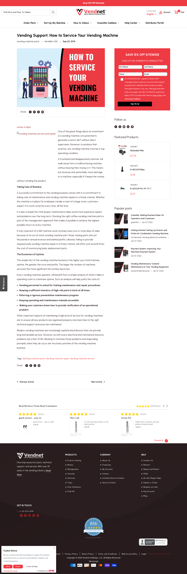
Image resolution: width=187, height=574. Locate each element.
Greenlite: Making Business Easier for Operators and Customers (147, 217)
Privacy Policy (71, 554)
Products (71, 454)
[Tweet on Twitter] (38, 112)
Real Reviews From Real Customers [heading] (38, 406)
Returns (146, 465)
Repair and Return (151, 469)
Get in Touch (24, 505)
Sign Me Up (135, 104)
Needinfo (134, 166)
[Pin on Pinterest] (34, 112)
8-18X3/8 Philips (137, 169)
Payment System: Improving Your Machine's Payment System (146, 250)
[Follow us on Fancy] (132, 127)
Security (71, 474)
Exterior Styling (74, 460)
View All (70, 491)
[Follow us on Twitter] (120, 127)
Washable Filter (137, 150)
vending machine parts (28, 41)
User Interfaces (74, 487)
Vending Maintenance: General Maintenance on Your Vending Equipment (150, 265)
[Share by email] (42, 112)
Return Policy (88, 554)
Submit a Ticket (150, 483)
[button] (164, 406)
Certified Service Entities (113, 478)
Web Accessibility (129, 554)
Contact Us (148, 460)
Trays (69, 483)
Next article (96, 382)
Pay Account (149, 491)
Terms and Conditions (107, 554)
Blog (145, 496)
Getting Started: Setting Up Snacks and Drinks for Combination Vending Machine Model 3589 (149, 232)
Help (143, 454)
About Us (106, 460)
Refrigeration (73, 469)
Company (105, 454)
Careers (105, 474)
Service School (109, 483)
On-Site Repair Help (152, 478)
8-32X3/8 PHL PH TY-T (140, 188)
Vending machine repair (57, 358)
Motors (70, 465)
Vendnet (134, 147)
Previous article (27, 382)
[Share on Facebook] (30, 112)
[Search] (53, 12)
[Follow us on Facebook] (115, 127)
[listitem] (39, 422)
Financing (106, 465)
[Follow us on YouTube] (124, 127)
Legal (144, 554)
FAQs (145, 474)
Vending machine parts (33, 358)
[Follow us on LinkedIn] (128, 127)
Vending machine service (82, 358)
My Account (107, 469)
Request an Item (150, 487)
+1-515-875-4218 (26, 511)
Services (71, 478)
